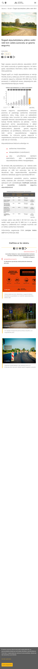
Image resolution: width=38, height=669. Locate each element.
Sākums (3, 8)
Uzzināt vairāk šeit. (6, 659)
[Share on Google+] (8, 57)
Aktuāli (10, 8)
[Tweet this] (11, 57)
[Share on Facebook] (2, 57)
